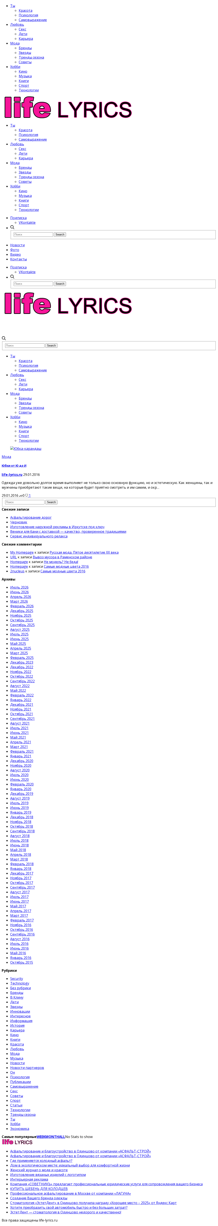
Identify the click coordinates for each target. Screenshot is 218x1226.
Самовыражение (33, 19)
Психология (28, 15)
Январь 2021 (20, 756)
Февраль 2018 (22, 864)
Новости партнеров (27, 1067)
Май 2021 (18, 737)
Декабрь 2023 (21, 662)
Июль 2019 (19, 803)
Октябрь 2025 (21, 620)
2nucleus (17, 571)
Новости (17, 245)
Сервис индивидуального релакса (38, 536)
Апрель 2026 (20, 596)
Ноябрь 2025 (20, 615)
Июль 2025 (19, 634)
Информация (21, 1020)
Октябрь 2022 (21, 676)
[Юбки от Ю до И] (25, 448)
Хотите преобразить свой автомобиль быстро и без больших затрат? (69, 1207)
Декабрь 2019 (21, 793)
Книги (24, 80)
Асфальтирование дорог (31, 517)
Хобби (15, 66)
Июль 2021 (19, 728)
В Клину (16, 997)
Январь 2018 (20, 868)
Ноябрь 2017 (20, 878)
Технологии (29, 90)
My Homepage (22, 552)
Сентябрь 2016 (22, 934)
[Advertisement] (79, 325)
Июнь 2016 (19, 948)
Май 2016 (18, 953)
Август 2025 (20, 629)
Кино (23, 71)
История (17, 1025)
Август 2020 (20, 770)
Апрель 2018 (20, 854)
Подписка (18, 217)
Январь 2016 (20, 957)
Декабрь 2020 (21, 760)
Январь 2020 (20, 789)
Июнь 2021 (19, 732)
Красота (25, 10)
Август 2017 (20, 892)
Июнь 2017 (19, 901)
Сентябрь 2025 (22, 624)
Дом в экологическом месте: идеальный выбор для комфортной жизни (70, 1165)
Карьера (26, 38)
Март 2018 (19, 859)
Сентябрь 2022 (22, 681)
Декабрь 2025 (21, 610)
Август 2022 (20, 685)
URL (13, 557)
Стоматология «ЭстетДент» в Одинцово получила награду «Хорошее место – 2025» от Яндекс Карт (93, 1202)
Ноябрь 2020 (20, 765)
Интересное (20, 1016)
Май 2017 (18, 906)
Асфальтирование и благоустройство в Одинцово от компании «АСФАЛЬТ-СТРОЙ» (80, 1151)
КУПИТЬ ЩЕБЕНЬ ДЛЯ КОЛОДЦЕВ (39, 1188)
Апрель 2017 (20, 910)
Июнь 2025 (19, 639)
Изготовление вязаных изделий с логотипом (48, 1174)
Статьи (16, 1105)
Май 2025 (18, 643)
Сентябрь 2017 (22, 887)
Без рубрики (20, 988)
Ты (12, 5)
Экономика (19, 1128)
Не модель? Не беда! (61, 561)
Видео (15, 254)
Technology (19, 983)
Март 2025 (19, 653)
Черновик (18, 522)
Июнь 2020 (19, 779)
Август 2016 (20, 939)
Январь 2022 (20, 699)
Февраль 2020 (22, 784)
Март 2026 (19, 601)
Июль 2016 (19, 943)
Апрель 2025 (20, 648)
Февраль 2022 (22, 695)
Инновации (20, 1011)
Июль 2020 (19, 775)
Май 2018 (18, 850)
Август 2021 (20, 723)
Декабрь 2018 (21, 817)
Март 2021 (19, 746)
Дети (23, 34)
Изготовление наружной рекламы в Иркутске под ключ (57, 526)
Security (16, 978)
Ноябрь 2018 (20, 821)
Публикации (20, 1081)
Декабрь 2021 (21, 704)
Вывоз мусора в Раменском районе (62, 557)
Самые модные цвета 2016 (66, 566)
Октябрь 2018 (21, 826)
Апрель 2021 (20, 742)
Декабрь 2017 (21, 873)
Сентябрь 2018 (22, 831)
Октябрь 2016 (21, 929)
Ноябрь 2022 (20, 671)
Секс (22, 29)
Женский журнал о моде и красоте (39, 1170)
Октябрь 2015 (21, 962)
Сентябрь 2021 (22, 718)
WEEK (41, 1136)
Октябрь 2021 (21, 714)
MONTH (52, 1136)
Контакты (18, 259)
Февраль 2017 (22, 920)
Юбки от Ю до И (14, 466)
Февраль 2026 (22, 606)
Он (12, 1072)
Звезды (25, 52)
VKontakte (27, 222)
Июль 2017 (19, 896)
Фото (14, 249)
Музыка (25, 76)
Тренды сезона (31, 57)
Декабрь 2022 (21, 667)
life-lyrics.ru (12, 474)
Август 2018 (20, 835)
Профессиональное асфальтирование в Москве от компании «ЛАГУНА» (70, 1193)
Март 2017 (19, 915)
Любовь (17, 24)
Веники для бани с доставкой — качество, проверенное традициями (68, 531)
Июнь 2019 (19, 807)
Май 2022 (18, 690)
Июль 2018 (19, 840)
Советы (25, 62)
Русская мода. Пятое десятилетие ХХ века (84, 552)
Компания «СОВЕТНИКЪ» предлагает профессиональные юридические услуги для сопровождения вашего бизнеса (106, 1184)
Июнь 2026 (19, 592)
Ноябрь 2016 (20, 925)
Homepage (19, 561)
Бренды (25, 48)
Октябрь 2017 (21, 882)
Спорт (24, 85)
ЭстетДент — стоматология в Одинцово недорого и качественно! (65, 1212)
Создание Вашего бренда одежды (38, 1198)
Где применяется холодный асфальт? (41, 1160)
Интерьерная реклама (29, 1179)
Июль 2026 (19, 587)
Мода (15, 43)
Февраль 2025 (22, 657)
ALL (62, 1136)
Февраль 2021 (22, 751)
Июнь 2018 (19, 845)
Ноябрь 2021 (20, 709)
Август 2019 (20, 798)
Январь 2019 (20, 812)
